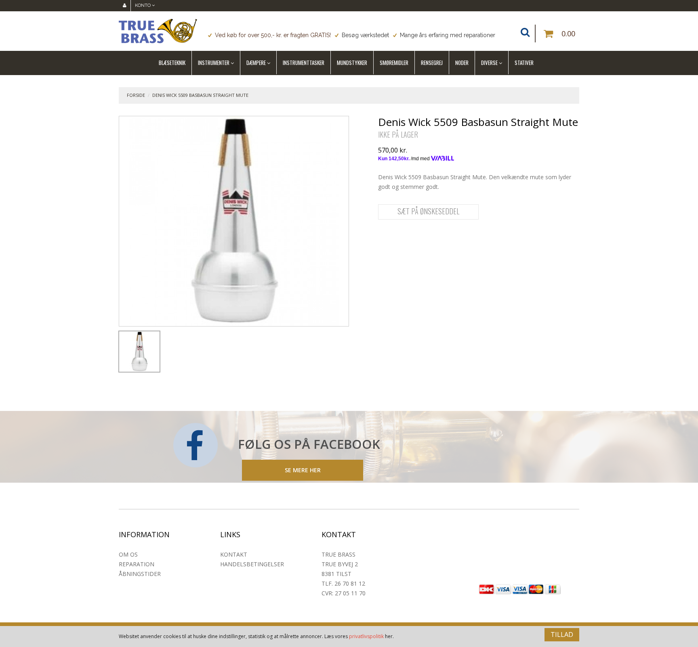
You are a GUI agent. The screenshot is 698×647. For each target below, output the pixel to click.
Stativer (524, 63)
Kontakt (233, 554)
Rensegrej (432, 63)
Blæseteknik (172, 63)
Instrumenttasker (303, 63)
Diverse (489, 63)
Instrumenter (213, 63)
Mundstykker (352, 63)
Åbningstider (140, 574)
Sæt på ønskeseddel (428, 211)
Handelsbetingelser (252, 564)
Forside (136, 95)
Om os (128, 554)
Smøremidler (394, 63)
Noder (462, 63)
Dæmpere (256, 63)
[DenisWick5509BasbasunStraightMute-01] (139, 352)
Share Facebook (386, 237)
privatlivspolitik (366, 636)
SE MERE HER (303, 470)
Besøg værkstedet (365, 35)
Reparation (136, 564)
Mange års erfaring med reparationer (447, 35)
